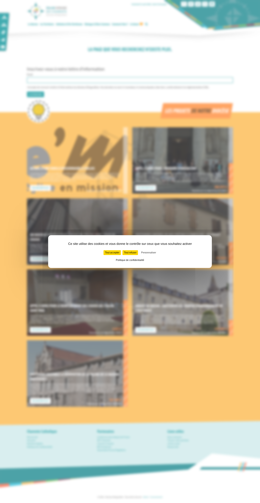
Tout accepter (112, 252)
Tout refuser (130, 252)
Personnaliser (148, 252)
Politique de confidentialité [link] (130, 260)
